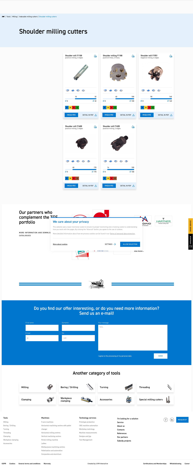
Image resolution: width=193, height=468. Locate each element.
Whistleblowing (175, 463)
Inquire (71, 115)
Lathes (43, 443)
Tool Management (85, 440)
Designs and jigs (85, 436)
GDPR (4, 463)
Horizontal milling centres (50, 432)
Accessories (7, 443)
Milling (5, 422)
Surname (65, 323)
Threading (7, 432)
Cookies (12, 463)
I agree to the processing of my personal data (114, 356)
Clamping (6, 436)
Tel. (63, 333)
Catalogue (191, 240)
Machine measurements (88, 432)
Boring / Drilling (9, 425)
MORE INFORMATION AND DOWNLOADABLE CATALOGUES (38, 234)
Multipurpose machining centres (53, 447)
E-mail (28, 333)
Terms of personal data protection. (122, 233)
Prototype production (87, 422)
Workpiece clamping (10, 440)
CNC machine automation (88, 425)
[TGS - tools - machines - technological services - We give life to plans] (3, 17)
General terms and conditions (29, 463)
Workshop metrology (86, 429)
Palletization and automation (51, 450)
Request (182, 420)
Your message (103, 323)
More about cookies (60, 244)
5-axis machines (47, 422)
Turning (6, 429)
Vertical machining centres (51, 436)
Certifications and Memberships (154, 463)
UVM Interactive (102, 463)
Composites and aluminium (51, 454)
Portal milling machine (49, 440)
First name (30, 323)
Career (187, 463)
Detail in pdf (88, 115)
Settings (108, 244)
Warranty (47, 463)
